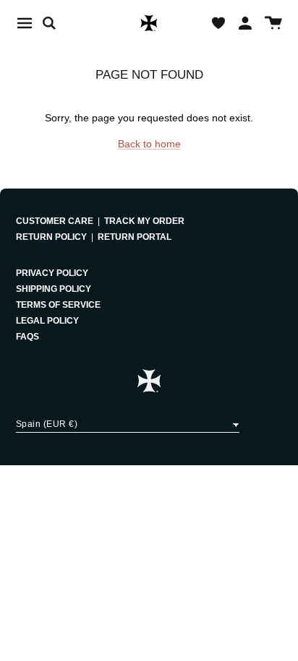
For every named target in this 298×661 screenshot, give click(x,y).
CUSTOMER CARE (54, 221)
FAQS (27, 337)
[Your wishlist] (218, 23)
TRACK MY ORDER (144, 221)
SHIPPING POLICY (53, 289)
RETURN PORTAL (134, 237)
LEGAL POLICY (47, 321)
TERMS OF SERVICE (58, 305)
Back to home (149, 144)
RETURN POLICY (51, 237)
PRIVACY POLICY (52, 273)
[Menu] (25, 23)
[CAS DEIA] (149, 23)
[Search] (56, 23)
